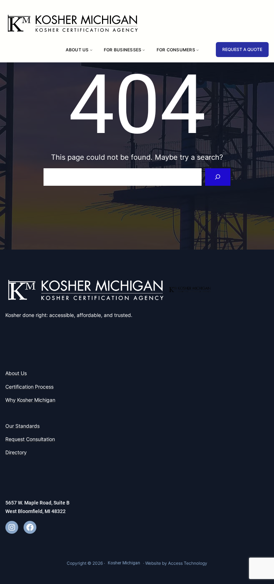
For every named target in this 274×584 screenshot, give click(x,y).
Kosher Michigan (124, 562)
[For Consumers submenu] (197, 49)
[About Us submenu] (91, 49)
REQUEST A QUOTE (242, 49)
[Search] (217, 177)
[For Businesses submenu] (143, 49)
